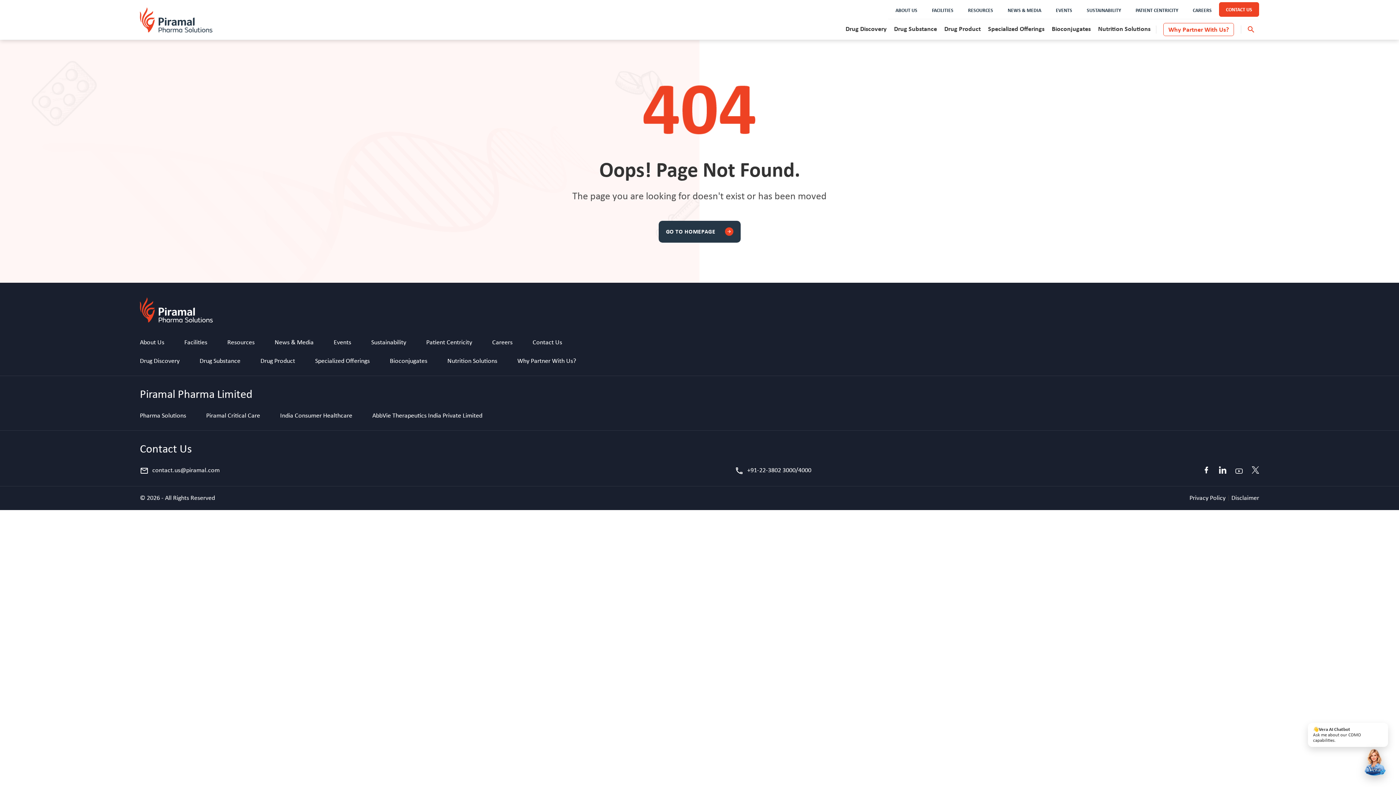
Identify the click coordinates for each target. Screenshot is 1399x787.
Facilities (195, 342)
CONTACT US (1239, 9)
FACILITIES (942, 10)
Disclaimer (1245, 497)
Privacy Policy (1208, 497)
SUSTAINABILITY (1104, 10)
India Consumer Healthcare (316, 415)
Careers (502, 342)
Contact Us (547, 342)
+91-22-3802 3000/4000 (773, 470)
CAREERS (1202, 10)
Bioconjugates (1071, 28)
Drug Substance (915, 28)
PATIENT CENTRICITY (1157, 10)
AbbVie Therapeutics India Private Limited (427, 415)
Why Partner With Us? (1198, 29)
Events (342, 342)
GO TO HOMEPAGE (699, 231)
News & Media (294, 342)
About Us (152, 342)
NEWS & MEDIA (1024, 10)
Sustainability (388, 342)
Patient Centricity (449, 342)
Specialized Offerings (1016, 28)
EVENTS (1064, 10)
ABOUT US (906, 10)
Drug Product (962, 28)
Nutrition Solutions (1124, 28)
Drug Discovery (866, 28)
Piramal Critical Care (233, 415)
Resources (241, 342)
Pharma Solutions (163, 415)
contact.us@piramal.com (180, 470)
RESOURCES (980, 10)
